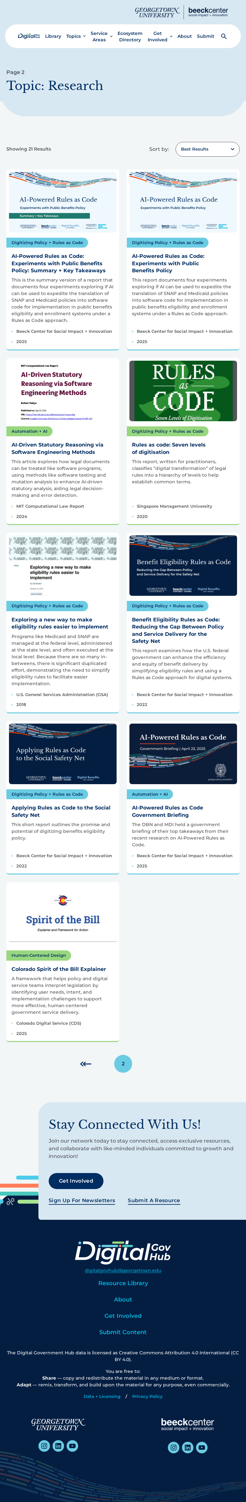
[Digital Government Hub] (29, 36)
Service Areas (99, 36)
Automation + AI (29, 431)
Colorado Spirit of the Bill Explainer (59, 969)
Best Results (195, 149)
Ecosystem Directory (130, 36)
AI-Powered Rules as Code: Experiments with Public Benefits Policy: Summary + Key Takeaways (59, 263)
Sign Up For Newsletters (82, 1200)
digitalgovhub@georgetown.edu (123, 1270)
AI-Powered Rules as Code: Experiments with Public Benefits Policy (168, 263)
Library (53, 36)
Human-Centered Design (39, 955)
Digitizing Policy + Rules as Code (47, 242)
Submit (205, 36)
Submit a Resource (154, 1200)
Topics (73, 36)
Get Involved (158, 36)
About (184, 36)
